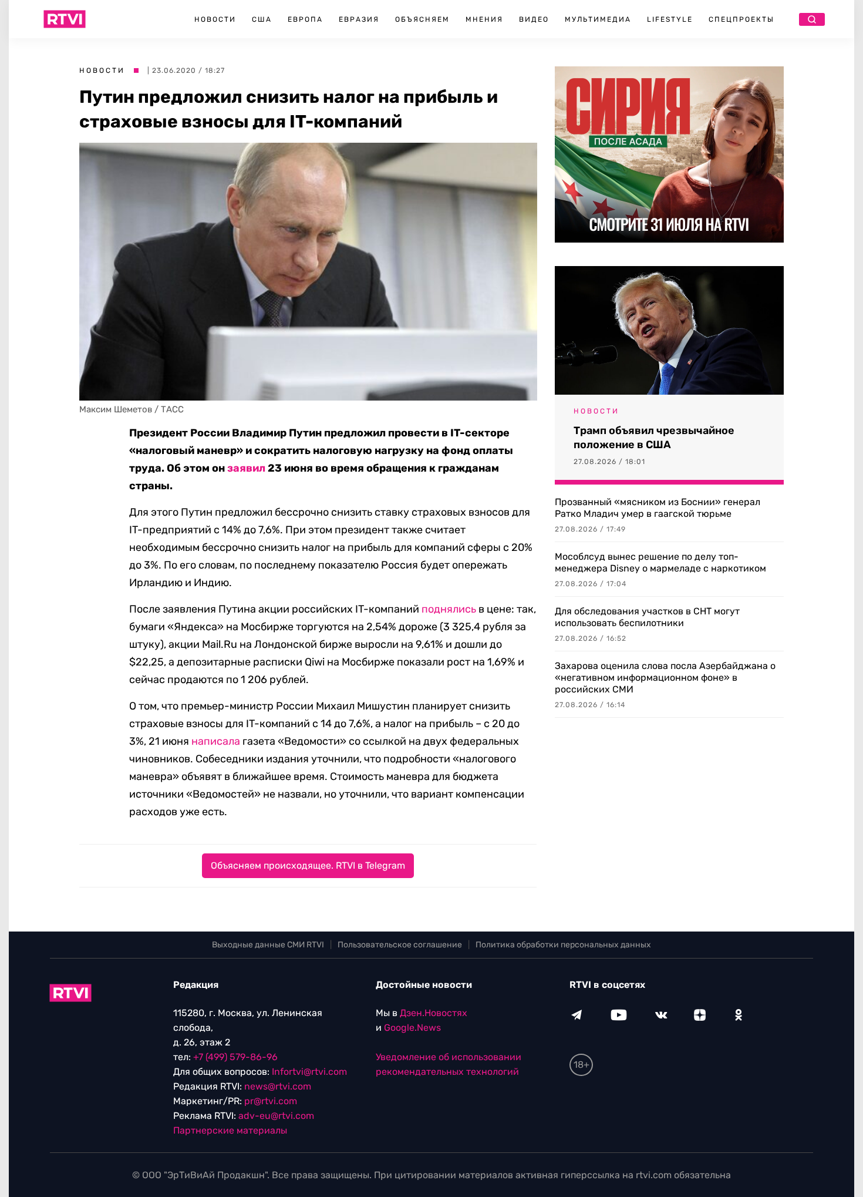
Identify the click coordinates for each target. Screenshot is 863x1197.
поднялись (449, 609)
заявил (246, 468)
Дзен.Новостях (433, 1012)
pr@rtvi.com (270, 1101)
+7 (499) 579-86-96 (235, 1056)
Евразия (359, 19)
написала (215, 741)
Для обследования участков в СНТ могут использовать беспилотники (647, 617)
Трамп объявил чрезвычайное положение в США (654, 437)
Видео (534, 19)
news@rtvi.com (277, 1086)
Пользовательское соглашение (400, 945)
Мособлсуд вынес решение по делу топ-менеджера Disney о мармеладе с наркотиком (660, 562)
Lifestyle (670, 19)
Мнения (484, 19)
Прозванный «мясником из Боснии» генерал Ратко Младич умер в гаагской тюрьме (657, 507)
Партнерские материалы (230, 1130)
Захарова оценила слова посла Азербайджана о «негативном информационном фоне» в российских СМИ (665, 677)
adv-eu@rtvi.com (276, 1115)
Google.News (412, 1027)
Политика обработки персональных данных (563, 945)
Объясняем (422, 19)
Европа (305, 19)
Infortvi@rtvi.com (309, 1071)
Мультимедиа (598, 19)
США (262, 19)
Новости (215, 19)
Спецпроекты (741, 19)
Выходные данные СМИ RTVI (268, 945)
